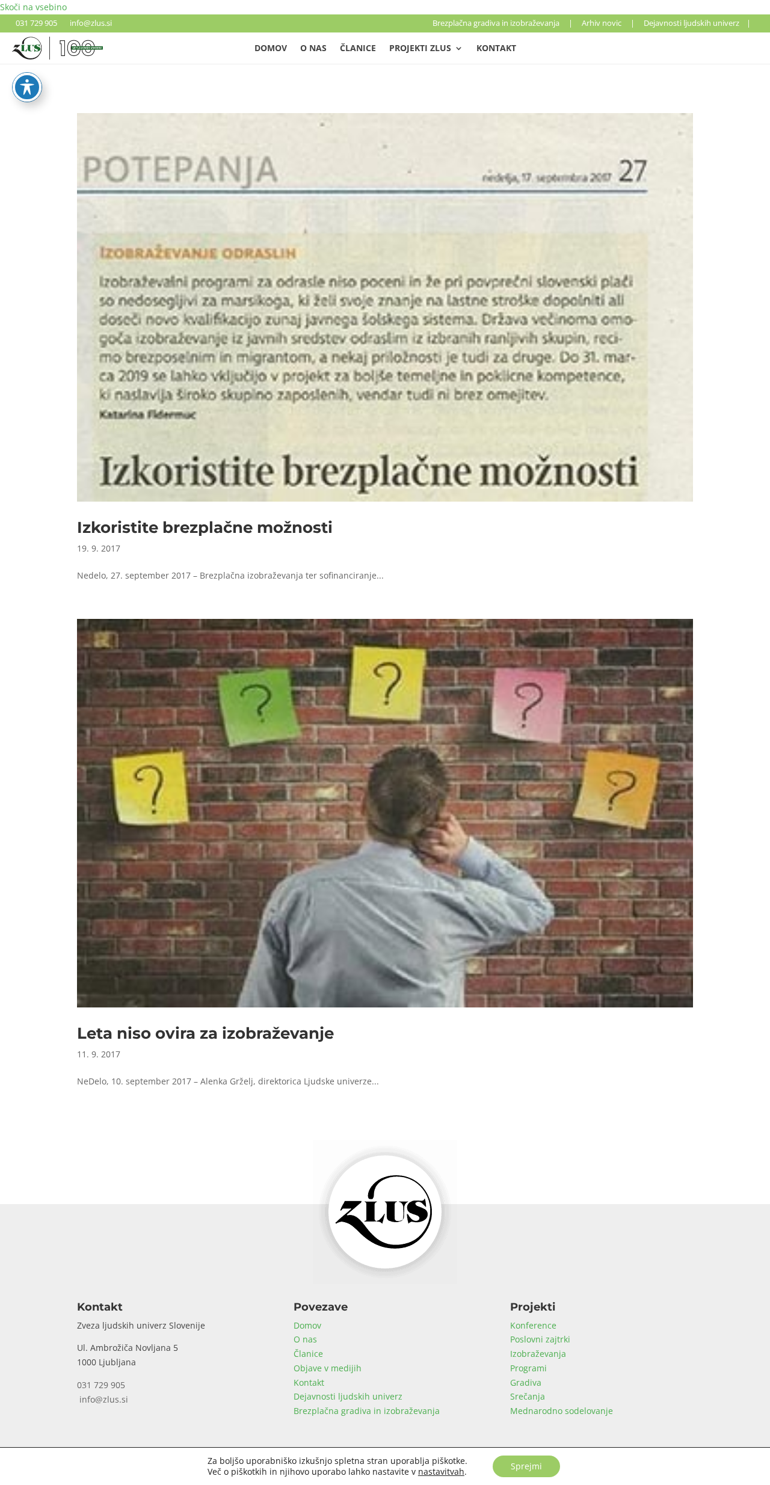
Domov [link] (270, 49)
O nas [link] (313, 49)
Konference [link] (533, 1325)
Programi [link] (528, 1368)
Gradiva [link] (525, 1382)
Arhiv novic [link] (601, 22)
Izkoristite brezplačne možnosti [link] (205, 527)
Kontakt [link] (496, 49)
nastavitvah (441, 1471)
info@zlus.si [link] (89, 22)
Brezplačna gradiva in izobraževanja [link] (496, 22)
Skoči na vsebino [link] (33, 7)
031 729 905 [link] (34, 22)
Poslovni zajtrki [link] (540, 1339)
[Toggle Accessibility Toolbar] (27, 87)
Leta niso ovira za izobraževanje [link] (205, 1033)
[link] (57, 56)
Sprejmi (526, 1466)
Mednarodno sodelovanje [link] (561, 1410)
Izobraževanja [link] (538, 1353)
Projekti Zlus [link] (420, 49)
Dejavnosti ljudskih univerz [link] (691, 22)
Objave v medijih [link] (328, 1368)
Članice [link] (358, 49)
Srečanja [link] (527, 1396)
